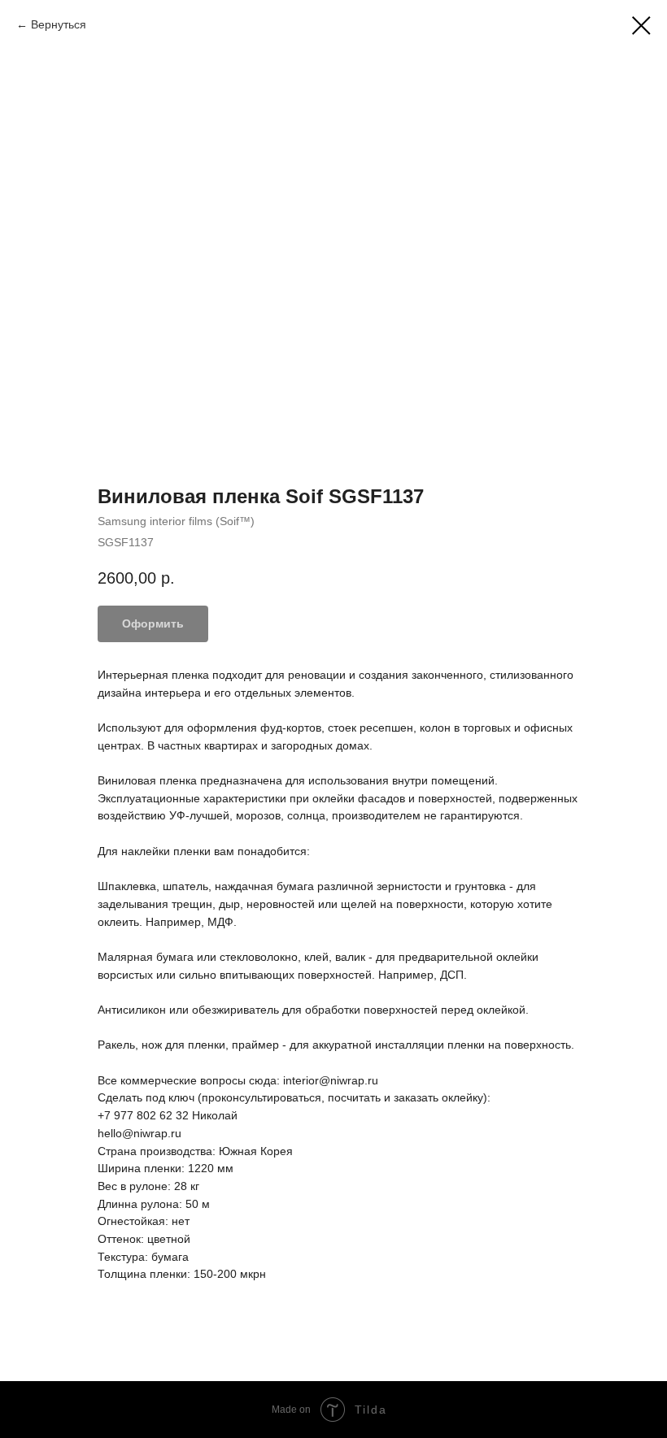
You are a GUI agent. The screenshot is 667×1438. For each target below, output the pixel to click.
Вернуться (58, 24)
